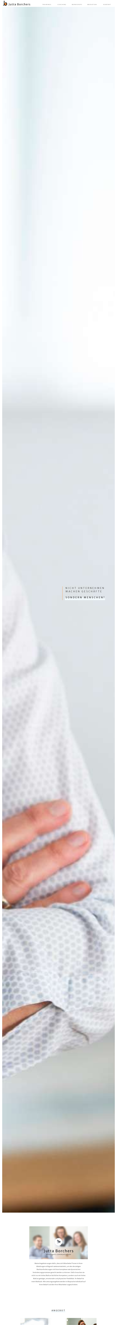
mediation (92, 4)
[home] (16, 3)
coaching (61, 4)
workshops (77, 4)
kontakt (107, 4)
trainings (46, 4)
